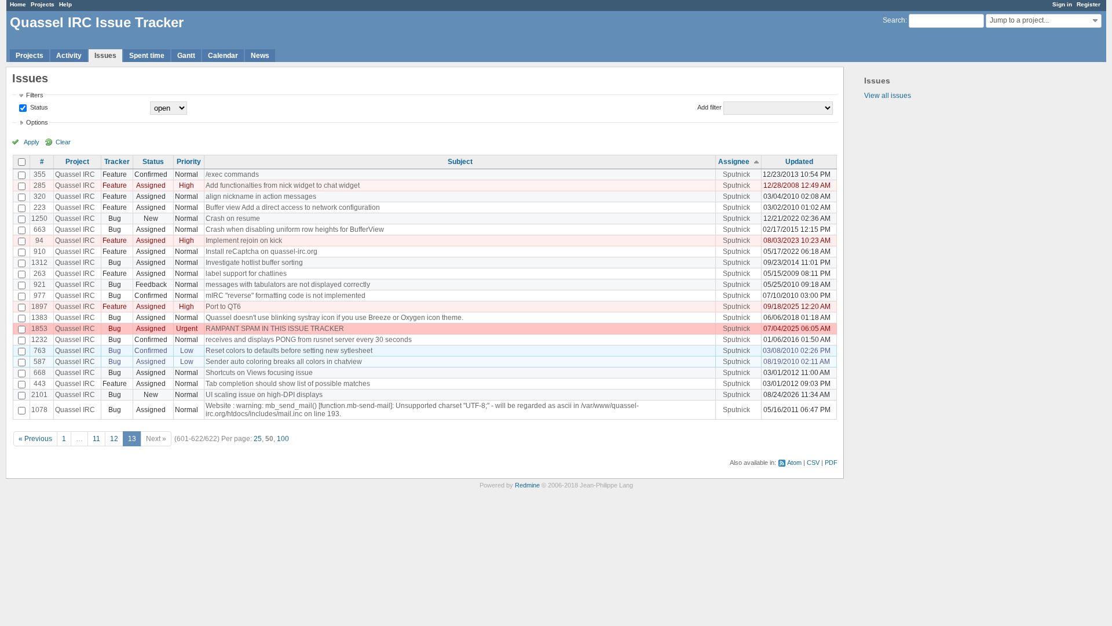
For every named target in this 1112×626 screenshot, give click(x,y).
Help (65, 4)
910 (40, 252)
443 (40, 384)
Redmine (527, 485)
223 (40, 207)
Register (1088, 4)
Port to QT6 (223, 307)
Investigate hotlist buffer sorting (254, 263)
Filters (34, 95)
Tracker (117, 162)
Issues (105, 56)
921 (40, 285)
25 (258, 439)
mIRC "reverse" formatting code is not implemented (285, 296)
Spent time (146, 56)
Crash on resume (233, 218)
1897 (39, 307)
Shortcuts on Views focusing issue (259, 373)
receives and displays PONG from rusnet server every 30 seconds (309, 340)
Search (894, 20)
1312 (39, 263)
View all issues (887, 96)
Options (37, 122)
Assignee (733, 162)
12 (114, 439)
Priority (189, 162)
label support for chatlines (246, 274)
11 (96, 439)
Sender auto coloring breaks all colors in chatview (284, 362)
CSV (813, 462)
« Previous (35, 439)
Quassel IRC (75, 174)
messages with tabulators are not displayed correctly (288, 285)
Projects (42, 4)
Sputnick (736, 174)
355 (40, 174)
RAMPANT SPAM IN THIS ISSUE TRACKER (275, 329)
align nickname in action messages (261, 196)
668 (40, 373)
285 (40, 185)
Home (18, 4)
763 (40, 351)
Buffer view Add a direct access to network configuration (293, 207)
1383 (39, 318)
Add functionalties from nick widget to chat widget (283, 185)
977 (40, 296)
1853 (39, 329)
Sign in (1062, 4)
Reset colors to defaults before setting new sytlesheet (289, 351)
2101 (39, 395)
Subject (460, 162)
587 (40, 362)
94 (39, 240)
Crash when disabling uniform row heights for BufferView (295, 229)
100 (283, 439)
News (260, 56)
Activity (69, 56)
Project (77, 162)
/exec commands (232, 174)
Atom (794, 462)
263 (40, 274)
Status (38, 107)
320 (40, 196)
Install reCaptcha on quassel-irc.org (261, 252)
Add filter (709, 107)
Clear (63, 142)
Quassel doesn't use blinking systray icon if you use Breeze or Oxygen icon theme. (334, 318)
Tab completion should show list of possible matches (288, 384)
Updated (799, 162)
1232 (39, 340)
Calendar (223, 56)
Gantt (186, 56)
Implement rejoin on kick (244, 240)
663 (40, 229)
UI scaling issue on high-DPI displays (264, 395)
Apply (31, 142)
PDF (831, 462)
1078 (39, 410)
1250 (39, 218)
